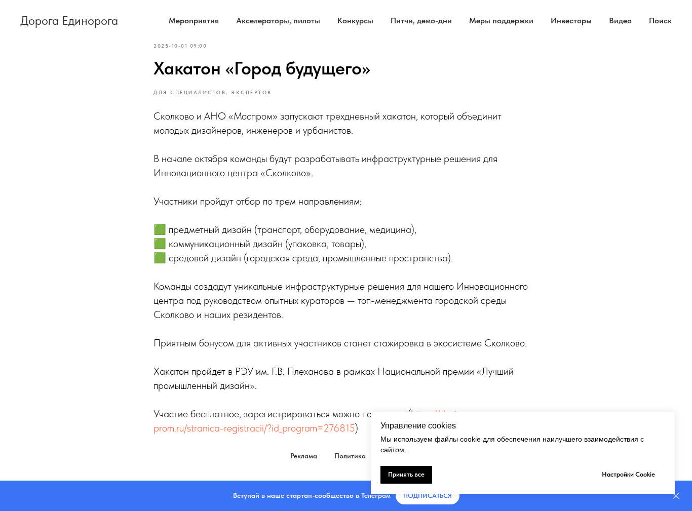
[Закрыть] (676, 496)
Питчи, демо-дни (421, 20)
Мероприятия (194, 20)
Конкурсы (355, 20)
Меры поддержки (501, 20)
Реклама (303, 456)
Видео (620, 20)
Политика (350, 456)
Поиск (660, 20)
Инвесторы (571, 20)
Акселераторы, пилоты (278, 20)
